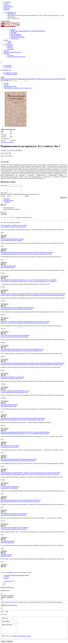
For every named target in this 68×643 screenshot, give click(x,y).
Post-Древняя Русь (16, 34)
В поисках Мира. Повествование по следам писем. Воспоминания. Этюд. (21, 350)
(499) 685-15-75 (11, 14)
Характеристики (8, 200)
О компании (7, 2)
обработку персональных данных (21, 636)
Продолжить (63, 197)
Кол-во (3, 212)
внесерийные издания (10, 86)
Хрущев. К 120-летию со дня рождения (12, 378)
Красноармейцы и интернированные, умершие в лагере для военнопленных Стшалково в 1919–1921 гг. (30, 474)
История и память (6, 556)
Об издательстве (8, 44)
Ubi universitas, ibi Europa (18, 37)
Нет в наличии (5, 161)
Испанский (52, 79)
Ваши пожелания (7, 624)
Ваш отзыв (4, 192)
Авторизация (7, 67)
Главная (6, 83)
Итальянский (32, 79)
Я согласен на (17, 636)
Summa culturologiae (16, 35)
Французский (43, 79)
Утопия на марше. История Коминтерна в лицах (14, 392)
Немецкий (24, 79)
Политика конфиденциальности (16, 56)
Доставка (6, 576)
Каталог (13, 29)
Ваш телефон (5, 621)
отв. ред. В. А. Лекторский (14, 150)
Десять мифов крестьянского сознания (11, 240)
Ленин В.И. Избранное (7, 542)
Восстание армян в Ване (8, 267)
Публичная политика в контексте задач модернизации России (18, 460)
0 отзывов (18, 217)
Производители (8, 6)
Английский (14, 79)
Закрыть (3, 597)
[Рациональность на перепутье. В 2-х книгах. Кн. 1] (15, 126)
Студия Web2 (8, 572)
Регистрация (7, 65)
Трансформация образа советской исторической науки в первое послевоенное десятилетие (26, 254)
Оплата (6, 578)
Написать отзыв (26, 217)
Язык (2, 77)
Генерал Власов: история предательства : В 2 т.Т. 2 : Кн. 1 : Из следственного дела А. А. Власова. (28, 281)
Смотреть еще (14, 38)
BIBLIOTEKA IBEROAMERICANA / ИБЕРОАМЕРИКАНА (28, 31)
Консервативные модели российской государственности (17, 309)
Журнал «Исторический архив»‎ (13, 52)
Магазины (7, 8)
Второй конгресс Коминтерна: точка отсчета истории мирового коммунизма (22, 419)
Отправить (9, 597)
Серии (9, 43)
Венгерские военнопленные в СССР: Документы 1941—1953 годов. (20, 501)
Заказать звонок (5, 21)
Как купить (7, 5)
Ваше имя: (4, 185)
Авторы (9, 41)
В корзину (3, 214)
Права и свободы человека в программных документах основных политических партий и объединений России (32, 295)
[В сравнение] (4, 205)
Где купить (10, 55)
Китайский (62, 79)
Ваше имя (5, 618)
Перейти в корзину (11, 605)
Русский (5, 79)
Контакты (7, 9)
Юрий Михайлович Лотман (8, 406)
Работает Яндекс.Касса (7, 587)
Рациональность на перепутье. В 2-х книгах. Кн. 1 (18, 88)
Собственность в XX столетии (9, 447)
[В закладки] (2, 205)
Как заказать (10, 49)
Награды (9, 46)
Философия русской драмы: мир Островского (13, 515)
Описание (7, 198)
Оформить (9, 641)
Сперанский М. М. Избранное (9, 488)
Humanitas (13, 32)
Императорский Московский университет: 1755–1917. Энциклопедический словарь (24, 433)
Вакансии (10, 47)
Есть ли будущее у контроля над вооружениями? (14, 336)
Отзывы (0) (7, 201)
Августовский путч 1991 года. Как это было (13, 226)
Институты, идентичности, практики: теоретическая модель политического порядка (25, 323)
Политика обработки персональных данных (16, 575)
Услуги (6, 3)
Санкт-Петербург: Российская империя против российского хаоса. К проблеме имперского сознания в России (32, 364)
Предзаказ (4, 235)
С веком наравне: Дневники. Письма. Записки (14, 529)
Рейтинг (3, 196)
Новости (6, 50)
